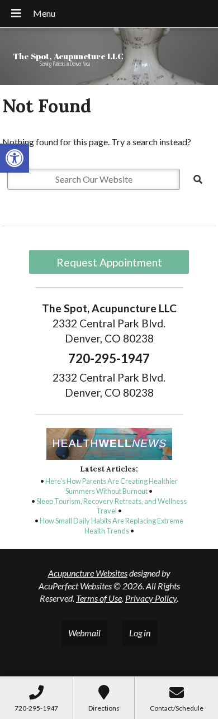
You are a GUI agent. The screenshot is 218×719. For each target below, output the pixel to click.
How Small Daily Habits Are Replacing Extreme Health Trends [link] (111, 525)
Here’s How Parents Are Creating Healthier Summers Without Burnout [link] (111, 486)
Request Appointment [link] (109, 262)
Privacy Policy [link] (151, 598)
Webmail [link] (84, 632)
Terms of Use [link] (99, 598)
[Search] (197, 179)
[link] (14, 158)
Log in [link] (139, 632)
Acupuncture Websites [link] (87, 573)
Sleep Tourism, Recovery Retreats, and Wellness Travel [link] (111, 506)
